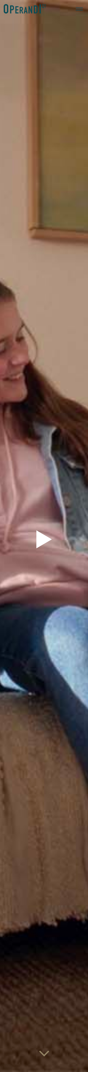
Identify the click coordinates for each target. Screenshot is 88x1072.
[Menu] (79, 8)
